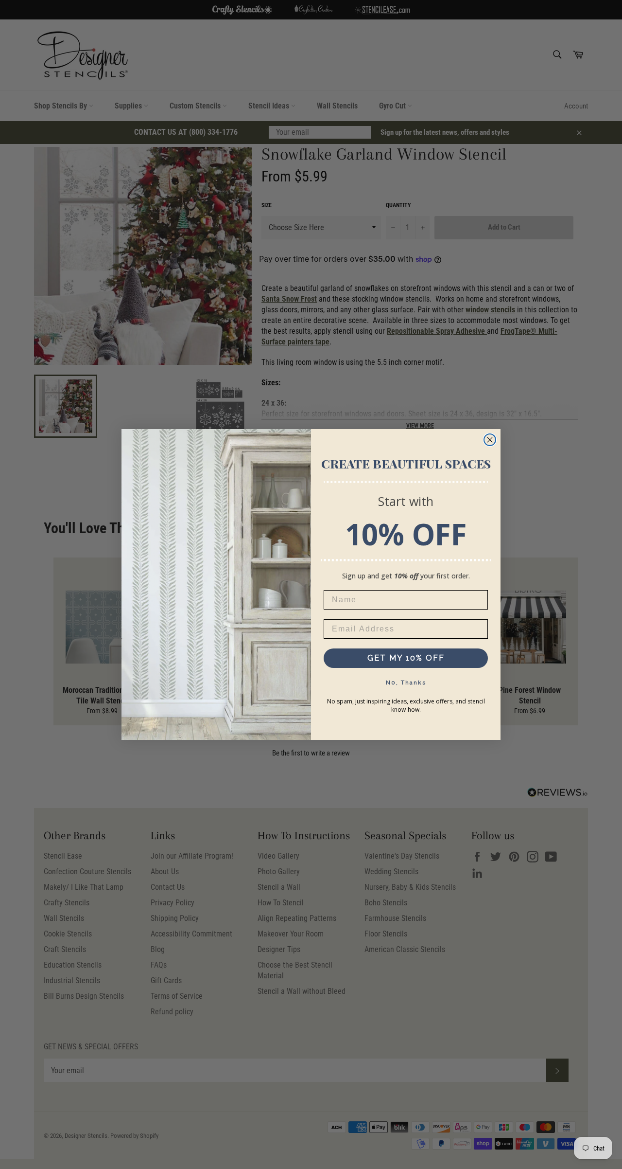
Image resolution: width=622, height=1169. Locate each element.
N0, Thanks (406, 682)
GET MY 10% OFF (406, 658)
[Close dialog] (490, 440)
